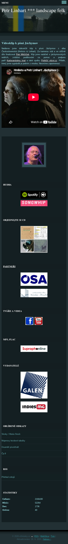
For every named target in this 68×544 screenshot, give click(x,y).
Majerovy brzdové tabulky (13, 440)
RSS (36, 536)
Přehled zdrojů (8, 477)
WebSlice (44, 536)
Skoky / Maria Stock (11, 434)
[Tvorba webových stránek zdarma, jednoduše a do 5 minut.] (32, 536)
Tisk (53, 536)
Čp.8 (4, 453)
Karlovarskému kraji (16, 60)
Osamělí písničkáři (10, 447)
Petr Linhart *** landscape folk (33, 10)
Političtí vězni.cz (49, 60)
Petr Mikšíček (22, 54)
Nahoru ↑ (47, 539)
